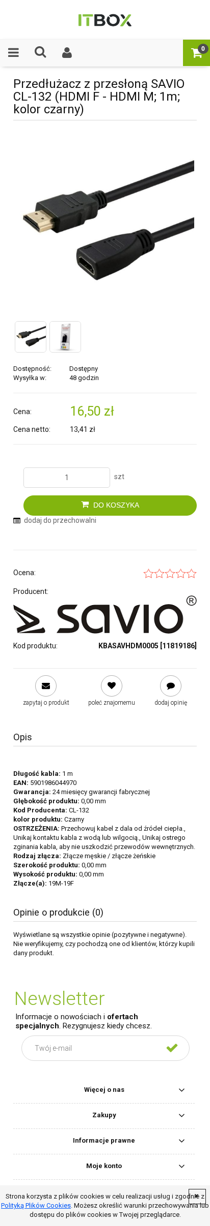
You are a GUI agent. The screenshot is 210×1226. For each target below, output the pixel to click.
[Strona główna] (104, 19)
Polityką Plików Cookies (36, 1205)
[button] (13, 52)
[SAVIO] (105, 614)
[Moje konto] (67, 52)
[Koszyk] (196, 52)
